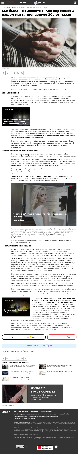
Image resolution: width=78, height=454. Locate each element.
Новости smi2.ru (8, 406)
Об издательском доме (21, 411)
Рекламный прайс (63, 414)
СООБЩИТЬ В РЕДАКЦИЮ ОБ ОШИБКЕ (24, 418)
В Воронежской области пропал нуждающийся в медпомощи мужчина (21, 378)
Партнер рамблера (30, 446)
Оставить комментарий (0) (62, 337)
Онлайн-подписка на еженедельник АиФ (26, 414)
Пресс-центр (34, 411)
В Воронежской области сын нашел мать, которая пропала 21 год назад (59, 365)
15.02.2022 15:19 (6, 7)
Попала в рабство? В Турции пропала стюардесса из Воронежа (40, 215)
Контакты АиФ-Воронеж (48, 414)
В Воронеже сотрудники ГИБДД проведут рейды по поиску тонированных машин (22, 365)
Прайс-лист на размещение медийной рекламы (43, 416)
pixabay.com (5, 68)
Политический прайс (20, 416)
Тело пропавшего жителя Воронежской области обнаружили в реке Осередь (22, 372)
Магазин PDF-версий (46, 411)
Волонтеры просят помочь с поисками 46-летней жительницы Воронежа (60, 372)
